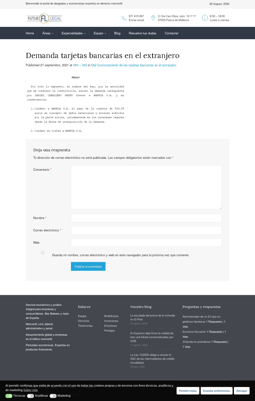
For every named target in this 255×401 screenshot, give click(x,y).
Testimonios (85, 325)
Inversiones (111, 321)
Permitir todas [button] (188, 390)
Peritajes (109, 330)
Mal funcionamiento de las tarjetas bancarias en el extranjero (133, 65)
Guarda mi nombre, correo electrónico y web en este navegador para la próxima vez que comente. (120, 254)
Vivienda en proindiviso (197, 342)
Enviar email (136, 20)
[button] (8, 396)
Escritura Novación (194, 331)
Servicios (83, 321)
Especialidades (72, 33)
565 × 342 (80, 65)
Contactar (171, 33)
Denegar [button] (242, 390)
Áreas (46, 33)
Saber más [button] (30, 390)
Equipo (98, 33)
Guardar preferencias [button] (216, 390)
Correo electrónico (47, 230)
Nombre (39, 217)
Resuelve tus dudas (142, 33)
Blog (117, 33)
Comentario (42, 169)
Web (36, 242)
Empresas (110, 325)
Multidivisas (111, 316)
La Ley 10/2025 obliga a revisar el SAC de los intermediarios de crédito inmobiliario (152, 358)
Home (30, 33)
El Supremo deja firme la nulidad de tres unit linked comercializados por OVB (151, 337)
